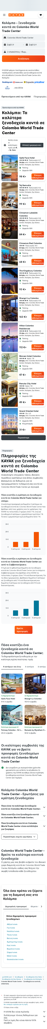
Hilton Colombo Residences (26, 327)
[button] (4, 15)
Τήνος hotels (12, 935)
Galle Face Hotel (27, 158)
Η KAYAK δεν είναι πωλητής (16, 1011)
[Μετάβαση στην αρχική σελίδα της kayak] (16, 14)
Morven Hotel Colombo (30, 356)
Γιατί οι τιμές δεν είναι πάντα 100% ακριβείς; (20, 1021)
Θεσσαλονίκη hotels (15, 959)
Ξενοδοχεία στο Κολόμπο (33, 979)
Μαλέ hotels (12, 956)
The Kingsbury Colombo (30, 270)
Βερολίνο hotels (13, 949)
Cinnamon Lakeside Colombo (28, 214)
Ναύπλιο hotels (13, 931)
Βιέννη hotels (12, 938)
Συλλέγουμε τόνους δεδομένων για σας (20, 1016)
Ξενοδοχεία (19, 977)
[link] (23, 630)
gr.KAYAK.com (7, 977)
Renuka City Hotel (27, 383)
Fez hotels (11, 928)
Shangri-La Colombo (29, 298)
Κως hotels (11, 945)
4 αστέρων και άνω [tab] (12, 667)
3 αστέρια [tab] (29, 667)
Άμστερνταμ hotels (14, 942)
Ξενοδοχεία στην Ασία (34, 977)
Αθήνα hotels (12, 924)
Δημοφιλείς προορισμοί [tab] (16, 906)
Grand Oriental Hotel (28, 411)
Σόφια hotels (12, 952)
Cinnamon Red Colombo (30, 243)
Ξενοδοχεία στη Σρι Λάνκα (11, 979)
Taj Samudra (25, 185)
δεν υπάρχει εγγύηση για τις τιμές (16, 1004)
